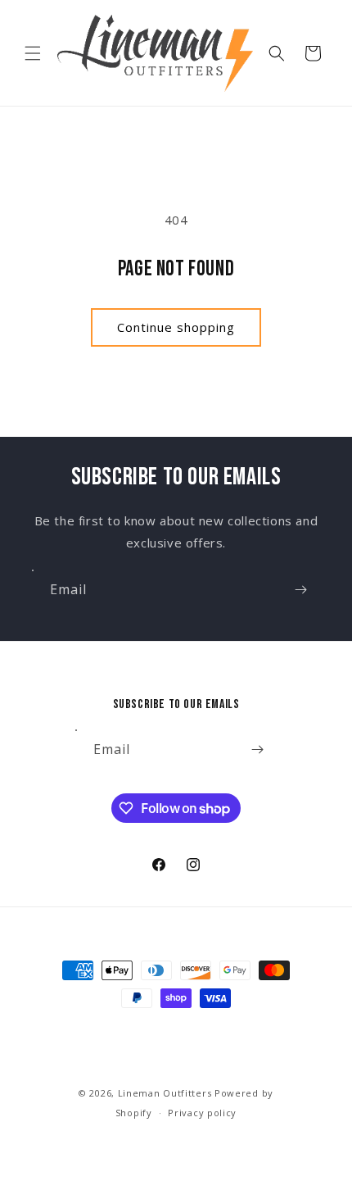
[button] (33, 53)
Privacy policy (202, 1112)
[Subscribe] (300, 589)
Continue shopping (176, 327)
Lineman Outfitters (165, 1093)
